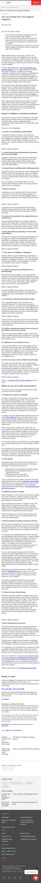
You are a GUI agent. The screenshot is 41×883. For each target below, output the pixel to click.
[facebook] (3, 877)
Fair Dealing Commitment (10, 867)
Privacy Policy (21, 866)
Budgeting (29, 783)
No (11, 768)
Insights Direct (13, 571)
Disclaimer (5, 724)
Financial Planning (12, 7)
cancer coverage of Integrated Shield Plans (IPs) (21, 657)
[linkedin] (20, 877)
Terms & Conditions (8, 866)
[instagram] (9, 877)
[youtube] (14, 877)
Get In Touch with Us (8, 854)
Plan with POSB (18, 689)
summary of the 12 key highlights (19, 380)
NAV (4, 783)
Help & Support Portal (8, 848)
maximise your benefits (30, 481)
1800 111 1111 (11, 851)
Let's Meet (5, 699)
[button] (9, 861)
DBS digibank (11, 417)
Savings (5, 786)
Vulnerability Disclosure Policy (11, 869)
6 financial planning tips (28, 668)
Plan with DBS (7, 689)
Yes (5, 768)
